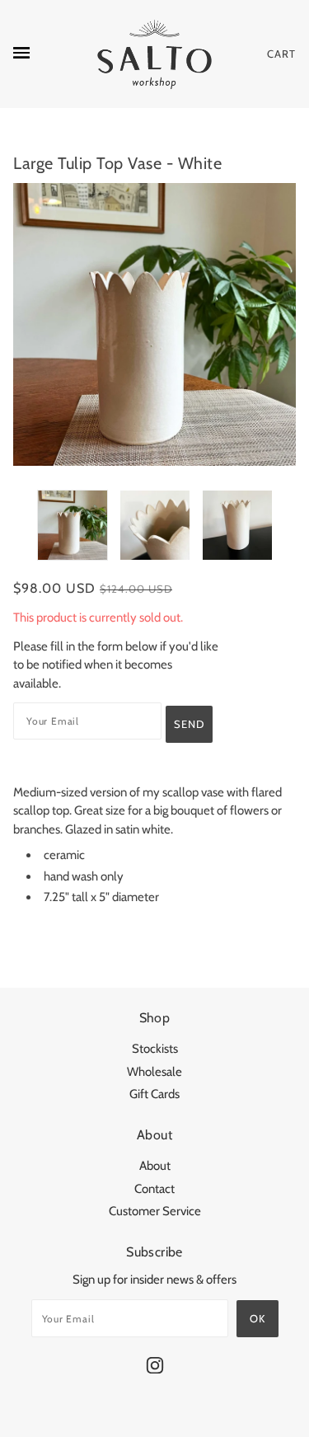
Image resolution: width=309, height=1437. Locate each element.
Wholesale (154, 1071)
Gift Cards (154, 1094)
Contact (154, 1188)
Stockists (155, 1048)
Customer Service (155, 1211)
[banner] (154, 54)
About (155, 1165)
